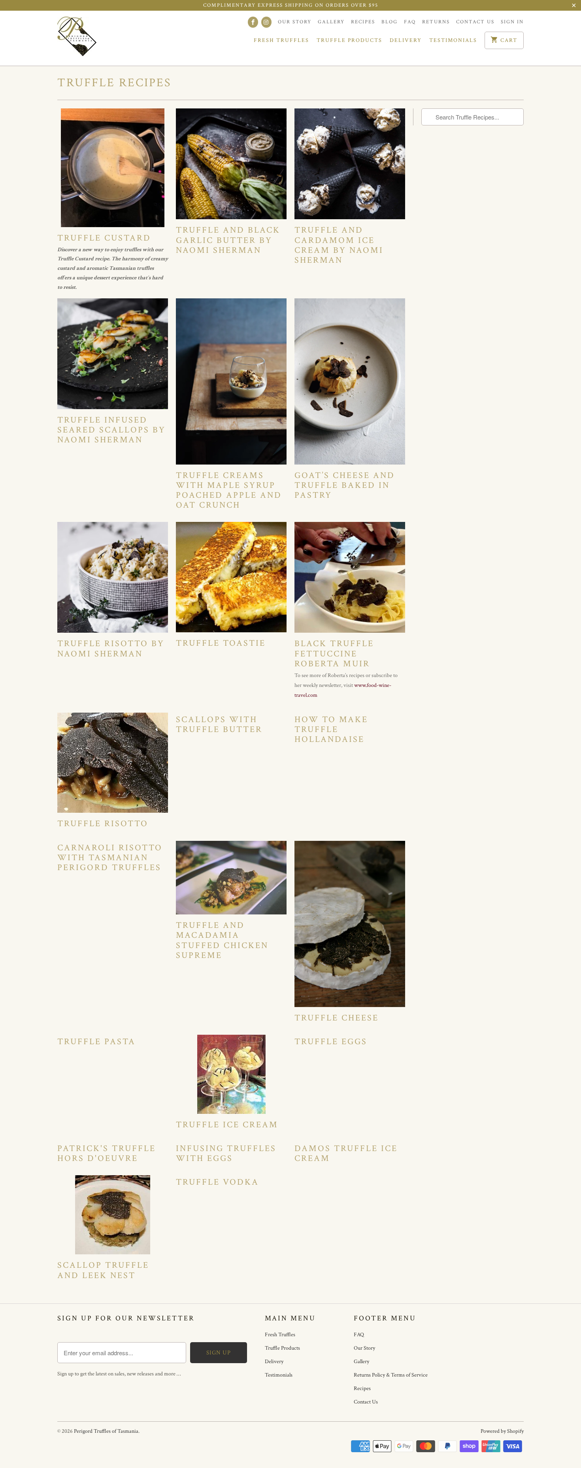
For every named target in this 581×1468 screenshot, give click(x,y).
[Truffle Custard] (112, 167)
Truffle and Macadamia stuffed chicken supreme (222, 940)
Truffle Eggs (330, 1041)
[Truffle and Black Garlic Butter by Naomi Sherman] (231, 163)
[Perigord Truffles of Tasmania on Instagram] (266, 22)
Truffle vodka (217, 1182)
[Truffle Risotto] (112, 763)
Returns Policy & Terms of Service (391, 1375)
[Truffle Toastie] (231, 577)
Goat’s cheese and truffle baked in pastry (344, 485)
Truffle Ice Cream (227, 1124)
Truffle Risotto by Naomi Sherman (110, 648)
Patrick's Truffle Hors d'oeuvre (106, 1153)
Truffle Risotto (102, 823)
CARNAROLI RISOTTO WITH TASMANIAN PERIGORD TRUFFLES (109, 857)
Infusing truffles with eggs (226, 1153)
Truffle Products (349, 40)
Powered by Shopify (502, 1431)
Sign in (512, 22)
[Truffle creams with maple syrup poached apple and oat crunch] (231, 381)
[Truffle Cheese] (349, 924)
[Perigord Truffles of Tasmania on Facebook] (253, 22)
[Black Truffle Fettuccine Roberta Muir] (349, 577)
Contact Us (475, 22)
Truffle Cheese (336, 1018)
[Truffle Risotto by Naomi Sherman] (112, 577)
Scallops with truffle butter (219, 724)
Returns (436, 22)
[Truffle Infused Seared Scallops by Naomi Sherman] (112, 353)
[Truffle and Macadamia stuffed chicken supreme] (231, 878)
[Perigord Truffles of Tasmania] (92, 38)
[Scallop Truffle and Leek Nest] (112, 1214)
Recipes (363, 22)
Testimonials (453, 40)
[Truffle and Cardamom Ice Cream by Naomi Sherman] (349, 163)
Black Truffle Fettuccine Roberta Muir (334, 653)
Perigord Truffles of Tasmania (106, 1431)
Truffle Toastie (221, 643)
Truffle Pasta (96, 1041)
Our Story (294, 22)
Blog (389, 22)
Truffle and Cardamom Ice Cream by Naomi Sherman (338, 245)
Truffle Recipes (114, 83)
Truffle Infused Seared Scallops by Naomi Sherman (111, 430)
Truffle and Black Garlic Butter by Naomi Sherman (228, 240)
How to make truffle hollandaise (331, 729)
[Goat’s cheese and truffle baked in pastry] (349, 381)
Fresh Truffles (281, 40)
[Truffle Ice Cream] (231, 1074)
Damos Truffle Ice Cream (346, 1153)
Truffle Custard (104, 238)
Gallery (331, 22)
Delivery (406, 40)
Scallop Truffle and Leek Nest (103, 1270)
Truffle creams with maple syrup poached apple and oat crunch (229, 490)
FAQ (410, 22)
